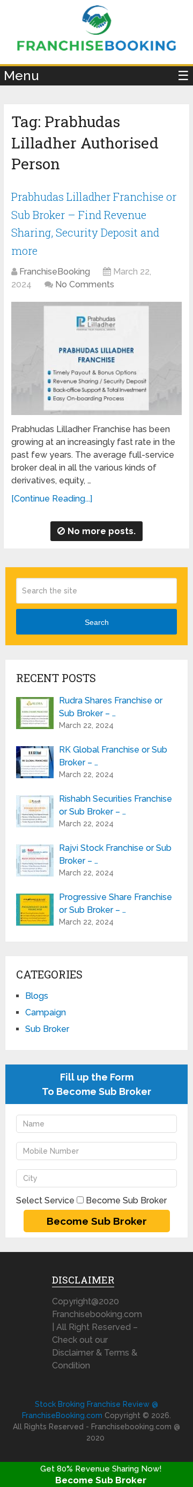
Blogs (36, 996)
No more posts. (102, 531)
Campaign (45, 1012)
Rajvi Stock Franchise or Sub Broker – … (115, 854)
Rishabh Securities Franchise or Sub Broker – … (115, 805)
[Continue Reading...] (51, 499)
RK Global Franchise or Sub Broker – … (113, 756)
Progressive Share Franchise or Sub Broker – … (115, 903)
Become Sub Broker (100, 1480)
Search (97, 622)
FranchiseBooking (54, 272)
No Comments (84, 284)
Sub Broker (47, 1029)
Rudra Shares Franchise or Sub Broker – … (110, 706)
